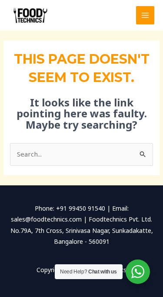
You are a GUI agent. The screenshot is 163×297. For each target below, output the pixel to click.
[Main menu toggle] (145, 15)
